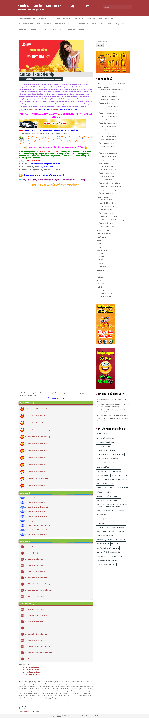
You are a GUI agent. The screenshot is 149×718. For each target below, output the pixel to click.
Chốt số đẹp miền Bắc (104, 446)
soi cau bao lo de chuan (32, 685)
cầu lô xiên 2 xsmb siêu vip (107, 143)
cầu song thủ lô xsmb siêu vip (107, 156)
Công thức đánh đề (103, 475)
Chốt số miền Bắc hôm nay (105, 442)
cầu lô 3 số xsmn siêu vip (106, 213)
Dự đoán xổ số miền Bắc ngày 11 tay (108, 500)
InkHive (59, 716)
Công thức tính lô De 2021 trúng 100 (109, 471)
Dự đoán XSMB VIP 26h (121, 488)
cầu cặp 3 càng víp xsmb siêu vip (108, 106)
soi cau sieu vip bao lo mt (75, 697)
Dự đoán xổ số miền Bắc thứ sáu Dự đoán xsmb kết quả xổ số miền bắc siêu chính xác (112, 505)
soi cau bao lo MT (66, 688)
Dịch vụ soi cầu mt (106, 18)
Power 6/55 (102, 266)
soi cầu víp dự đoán (29, 698)
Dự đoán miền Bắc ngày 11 (105, 484)
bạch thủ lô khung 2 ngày (105, 434)
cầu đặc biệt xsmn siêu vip (106, 206)
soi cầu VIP (85, 697)
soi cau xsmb (112, 531)
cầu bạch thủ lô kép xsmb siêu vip (109, 100)
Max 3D (101, 260)
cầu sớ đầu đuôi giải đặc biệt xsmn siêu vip (111, 220)
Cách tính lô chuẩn (103, 455)
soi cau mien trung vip (34, 697)
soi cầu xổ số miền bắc (104, 548)
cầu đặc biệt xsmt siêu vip (31, 674)
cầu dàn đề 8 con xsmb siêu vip (108, 116)
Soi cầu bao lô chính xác (52, 683)
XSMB (94, 24)
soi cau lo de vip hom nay (77, 691)
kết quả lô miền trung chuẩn (69, 681)
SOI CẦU (43, 29)
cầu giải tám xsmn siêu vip (106, 210)
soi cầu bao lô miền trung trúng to (38, 688)
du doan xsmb (115, 475)
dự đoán (124, 475)
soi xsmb (116, 548)
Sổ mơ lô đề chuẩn (44, 24)
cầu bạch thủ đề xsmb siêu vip (108, 96)
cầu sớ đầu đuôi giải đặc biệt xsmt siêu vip (111, 186)
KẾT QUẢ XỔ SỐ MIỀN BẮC (119, 511)
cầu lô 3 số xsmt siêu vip (106, 180)
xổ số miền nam (102, 560)
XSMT (109, 24)
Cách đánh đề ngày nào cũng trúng (108, 463)
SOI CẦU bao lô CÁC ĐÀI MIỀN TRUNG (36, 683)
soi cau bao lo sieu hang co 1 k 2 (54, 690)
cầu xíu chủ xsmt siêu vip (31, 667)
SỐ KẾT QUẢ (83, 29)
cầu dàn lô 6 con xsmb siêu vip (108, 130)
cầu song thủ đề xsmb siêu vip (108, 153)
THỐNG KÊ (33, 29)
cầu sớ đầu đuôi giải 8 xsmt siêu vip (109, 183)
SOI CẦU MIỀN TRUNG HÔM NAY (59, 695)
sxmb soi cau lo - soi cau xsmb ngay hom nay (48, 79)
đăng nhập (27, 711)
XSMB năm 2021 (101, 556)
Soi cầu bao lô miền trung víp (54, 688)
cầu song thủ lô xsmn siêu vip (107, 223)
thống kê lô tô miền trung (72, 698)
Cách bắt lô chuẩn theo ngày (106, 450)
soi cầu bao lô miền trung (62, 686)
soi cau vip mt (61, 698)
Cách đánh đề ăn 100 (103, 467)
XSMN (101, 24)
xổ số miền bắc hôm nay (115, 556)
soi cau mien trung (71, 693)
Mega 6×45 (102, 256)
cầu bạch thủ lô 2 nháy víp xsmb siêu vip (111, 90)
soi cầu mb (122, 540)
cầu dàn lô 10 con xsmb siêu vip (108, 123)
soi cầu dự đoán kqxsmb (105, 535)
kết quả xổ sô (101, 515)
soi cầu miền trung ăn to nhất (83, 693)
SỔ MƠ (62, 29)
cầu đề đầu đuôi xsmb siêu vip (108, 140)
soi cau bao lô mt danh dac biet (80, 688)
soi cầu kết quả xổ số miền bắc (107, 540)
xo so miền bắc (115, 552)
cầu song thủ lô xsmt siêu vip (107, 190)
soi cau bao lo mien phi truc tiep (47, 686)
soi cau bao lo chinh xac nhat (80, 683)
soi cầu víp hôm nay (39, 698)
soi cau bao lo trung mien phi (69, 690)
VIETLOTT (22, 29)
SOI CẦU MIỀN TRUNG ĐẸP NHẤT (42, 695)
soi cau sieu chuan (64, 697)
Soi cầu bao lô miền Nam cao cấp (59, 685)
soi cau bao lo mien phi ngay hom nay (77, 685)
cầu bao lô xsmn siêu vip (31, 669)
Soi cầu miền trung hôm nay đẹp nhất (77, 695)
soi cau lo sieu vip (34, 693)
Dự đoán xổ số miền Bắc (104, 492)
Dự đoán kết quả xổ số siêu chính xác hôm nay (112, 479)
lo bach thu (79, 681)
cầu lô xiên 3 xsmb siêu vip (107, 146)
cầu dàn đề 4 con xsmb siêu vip (108, 110)
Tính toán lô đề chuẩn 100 (65, 24)
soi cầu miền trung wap (47, 697)
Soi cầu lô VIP (43, 693)
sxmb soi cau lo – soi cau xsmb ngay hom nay (53, 5)
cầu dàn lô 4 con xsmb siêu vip (108, 126)
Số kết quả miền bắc (105, 290)
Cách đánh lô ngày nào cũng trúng (108, 459)
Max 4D (101, 263)
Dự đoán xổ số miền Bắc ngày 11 (107, 496)
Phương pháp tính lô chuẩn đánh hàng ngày (111, 527)
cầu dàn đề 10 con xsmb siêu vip (108, 120)
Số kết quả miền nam (105, 296)
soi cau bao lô (86, 681)
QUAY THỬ (71, 29)
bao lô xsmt (33, 110)
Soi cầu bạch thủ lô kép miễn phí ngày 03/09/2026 (113, 415)
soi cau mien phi (50, 693)
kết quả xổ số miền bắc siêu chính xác (109, 519)
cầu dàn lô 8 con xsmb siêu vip (108, 136)
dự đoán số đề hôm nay (104, 488)
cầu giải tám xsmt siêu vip (31, 672)
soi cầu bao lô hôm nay (44, 685)
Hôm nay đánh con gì (103, 511)
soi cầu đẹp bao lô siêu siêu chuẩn (45, 691)
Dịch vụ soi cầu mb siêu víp (85, 18)
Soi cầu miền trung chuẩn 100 (26, 695)
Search (100, 45)
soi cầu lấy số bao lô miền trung (62, 691)
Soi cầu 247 (121, 531)
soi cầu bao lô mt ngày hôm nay (37, 690)
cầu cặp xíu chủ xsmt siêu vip (56, 398)
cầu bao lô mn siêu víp (34, 565)
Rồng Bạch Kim (101, 531)
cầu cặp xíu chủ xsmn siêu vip (107, 203)
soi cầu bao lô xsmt (82, 690)
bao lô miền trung (39, 133)
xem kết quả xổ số (103, 552)
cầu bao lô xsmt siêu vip (44, 681)
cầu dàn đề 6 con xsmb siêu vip (108, 113)
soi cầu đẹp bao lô (31, 691)
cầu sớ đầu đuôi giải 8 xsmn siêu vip (109, 216)
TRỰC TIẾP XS (84, 24)
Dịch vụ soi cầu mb (64, 18)
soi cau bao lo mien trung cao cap (77, 686)
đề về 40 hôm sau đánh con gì (106, 565)
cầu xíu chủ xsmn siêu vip (106, 226)
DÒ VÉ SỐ (53, 29)
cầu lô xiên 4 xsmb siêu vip (107, 150)
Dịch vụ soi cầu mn (26, 24)
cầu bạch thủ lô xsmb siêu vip (107, 103)
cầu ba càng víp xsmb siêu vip (108, 93)
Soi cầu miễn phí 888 (60, 693)
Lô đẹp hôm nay (102, 523)
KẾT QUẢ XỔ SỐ (120, 24)
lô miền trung (53, 110)
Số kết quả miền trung (105, 293)
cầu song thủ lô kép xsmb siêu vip (109, 160)
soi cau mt (56, 697)
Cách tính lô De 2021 (117, 455)
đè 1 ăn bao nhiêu (113, 560)
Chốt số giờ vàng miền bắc (105, 438)
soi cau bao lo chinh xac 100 (65, 683)
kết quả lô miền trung (55, 681)
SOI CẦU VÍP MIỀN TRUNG (51, 698)
